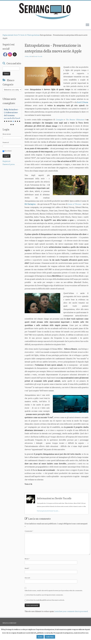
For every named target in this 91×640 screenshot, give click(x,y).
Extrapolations (34, 35)
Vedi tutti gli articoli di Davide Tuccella (48, 511)
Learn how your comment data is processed (71, 611)
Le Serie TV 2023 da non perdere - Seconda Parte (12, 112)
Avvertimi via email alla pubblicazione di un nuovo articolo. (46, 600)
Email (27, 568)
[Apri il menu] (87, 25)
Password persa (9, 164)
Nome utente (7, 134)
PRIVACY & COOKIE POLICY (9, 623)
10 (13, 124)
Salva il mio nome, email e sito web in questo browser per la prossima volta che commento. (54, 590)
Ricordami (7, 151)
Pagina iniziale (8, 35)
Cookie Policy (50, 637)
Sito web (27, 578)
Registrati (6, 161)
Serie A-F (24, 35)
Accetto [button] (40, 637)
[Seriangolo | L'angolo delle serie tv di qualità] (45, 11)
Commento (29, 531)
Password (6, 142)
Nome (27, 559)
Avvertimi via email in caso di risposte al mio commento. (45, 595)
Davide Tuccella (38, 56)
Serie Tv (17, 35)
